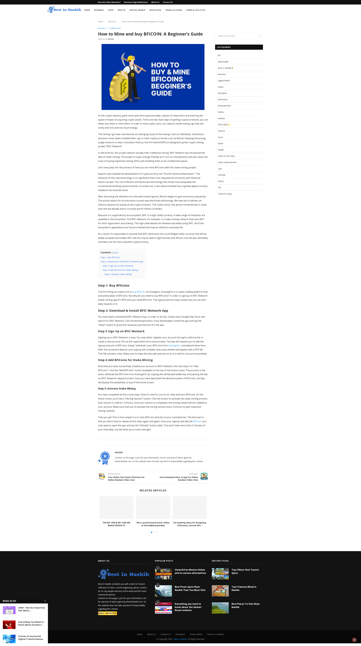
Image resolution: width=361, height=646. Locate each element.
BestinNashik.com (134, 601)
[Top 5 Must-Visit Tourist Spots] (220, 573)
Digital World (137, 10)
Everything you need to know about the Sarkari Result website (188, 607)
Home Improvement (227, 162)
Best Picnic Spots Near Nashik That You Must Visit (190, 588)
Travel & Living (173, 10)
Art (219, 55)
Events (221, 112)
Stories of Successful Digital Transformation (30, 637)
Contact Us (168, 2)
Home (87, 10)
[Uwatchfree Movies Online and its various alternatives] (163, 573)
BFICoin (197, 421)
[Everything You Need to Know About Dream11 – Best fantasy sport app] (9, 624)
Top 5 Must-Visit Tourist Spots (245, 571)
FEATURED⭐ (224, 124)
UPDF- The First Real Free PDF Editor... (31, 609)
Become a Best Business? (109, 2)
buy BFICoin (138, 291)
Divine (221, 87)
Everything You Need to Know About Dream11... (31, 623)
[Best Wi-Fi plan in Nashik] (190, 507)
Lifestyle (221, 175)
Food (111, 10)
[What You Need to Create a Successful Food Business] (116, 507)
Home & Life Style (195, 10)
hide (115, 252)
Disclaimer (180, 634)
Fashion (221, 118)
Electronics (223, 99)
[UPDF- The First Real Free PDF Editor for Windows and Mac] (9, 610)
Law (220, 168)
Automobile (223, 61)
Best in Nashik (180, 639)
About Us (155, 2)
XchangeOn (174, 345)
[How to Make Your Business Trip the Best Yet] (153, 507)
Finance (221, 131)
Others (221, 181)
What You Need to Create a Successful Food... (116, 524)
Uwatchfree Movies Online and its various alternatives (190, 571)
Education (155, 10)
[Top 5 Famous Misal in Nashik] (220, 591)
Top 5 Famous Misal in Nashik (244, 588)
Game (220, 143)
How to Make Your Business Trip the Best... (153, 524)
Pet (219, 187)
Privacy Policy (196, 634)
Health (121, 10)
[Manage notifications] (354, 640)
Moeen (111, 39)
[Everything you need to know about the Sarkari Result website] (163, 608)
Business (99, 10)
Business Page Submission (136, 2)
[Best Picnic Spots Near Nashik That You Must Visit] (163, 591)
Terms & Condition (215, 634)
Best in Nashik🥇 (225, 68)
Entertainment (224, 105)
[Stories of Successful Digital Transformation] (9, 639)
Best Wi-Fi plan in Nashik (189, 522)
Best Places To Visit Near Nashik (246, 605)
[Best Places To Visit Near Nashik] (220, 608)
